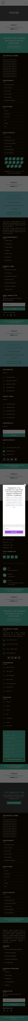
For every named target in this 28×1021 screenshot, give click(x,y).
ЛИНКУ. (17, 499)
